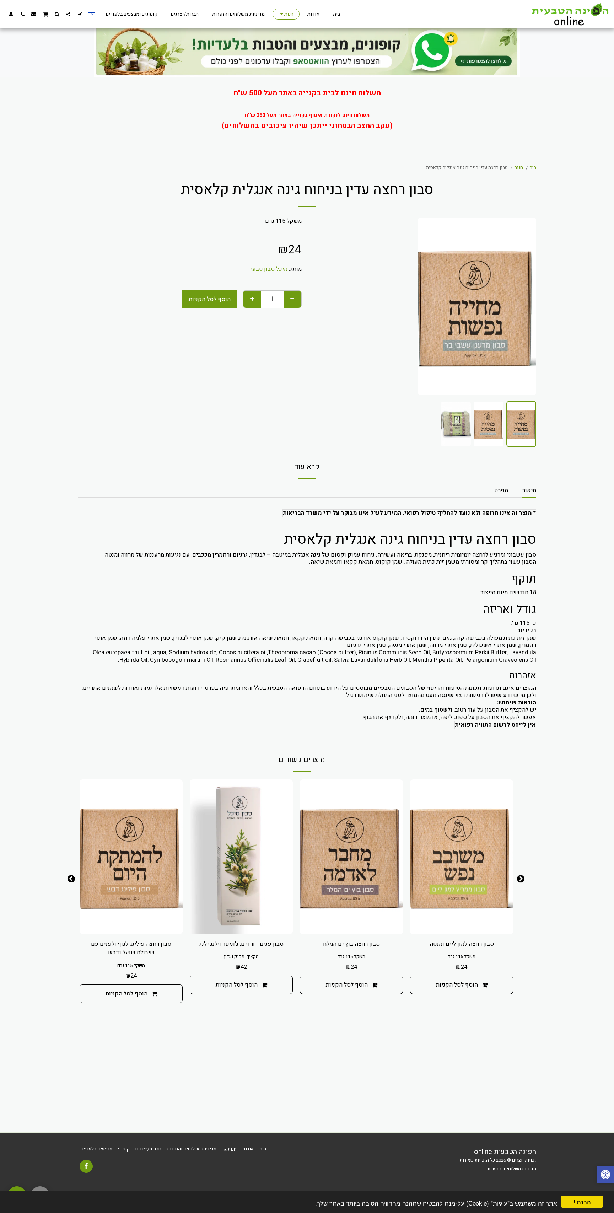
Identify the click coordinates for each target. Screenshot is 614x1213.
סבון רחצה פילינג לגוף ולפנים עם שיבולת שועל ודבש (131, 948)
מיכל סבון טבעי (269, 269)
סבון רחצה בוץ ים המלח (351, 944)
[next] (429, 306)
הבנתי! (582, 1201)
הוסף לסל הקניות (457, 985)
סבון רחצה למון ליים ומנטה (462, 944)
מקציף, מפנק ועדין (241, 956)
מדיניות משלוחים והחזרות (512, 1168)
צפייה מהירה (461, 924)
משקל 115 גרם (461, 956)
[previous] (525, 306)
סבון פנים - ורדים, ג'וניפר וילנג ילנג (241, 944)
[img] (241, 856)
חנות (518, 167)
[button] (79, 14)
